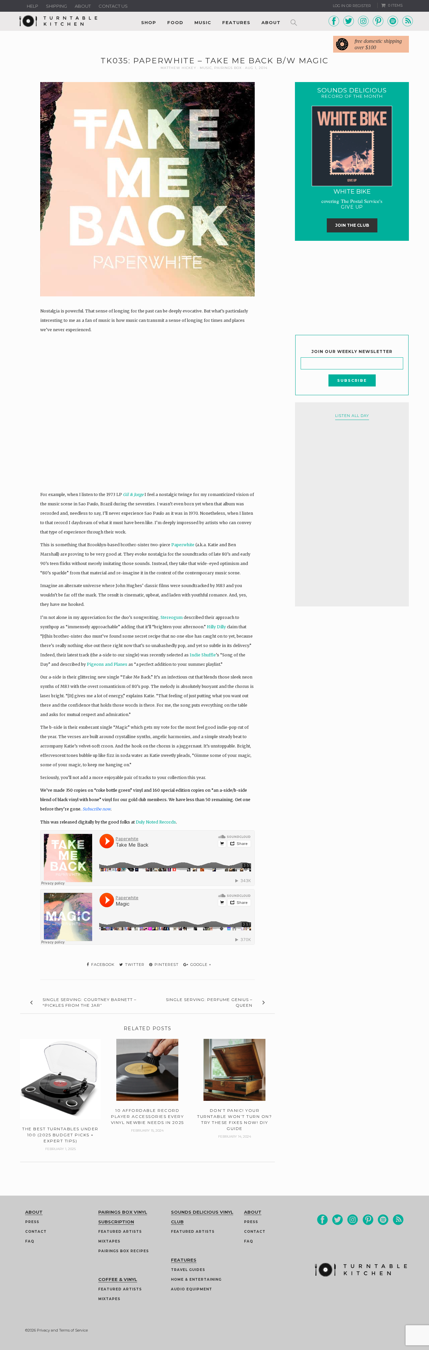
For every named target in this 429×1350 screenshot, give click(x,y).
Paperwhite (182, 544)
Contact (36, 1231)
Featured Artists (120, 1231)
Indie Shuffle (203, 654)
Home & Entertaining (196, 1279)
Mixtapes (109, 1241)
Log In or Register (352, 5)
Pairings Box (228, 68)
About (83, 6)
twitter (134, 964)
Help (32, 6)
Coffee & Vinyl (117, 1279)
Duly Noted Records (156, 822)
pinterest (166, 964)
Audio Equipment (191, 1289)
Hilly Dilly (216, 626)
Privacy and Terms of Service (62, 1330)
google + (200, 964)
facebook (102, 964)
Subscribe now (96, 808)
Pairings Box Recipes (123, 1251)
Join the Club (352, 225)
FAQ (29, 1241)
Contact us (113, 6)
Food (175, 22)
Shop (148, 22)
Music (202, 22)
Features (236, 22)
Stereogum (172, 617)
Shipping (56, 6)
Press (32, 1222)
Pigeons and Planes (107, 664)
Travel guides (188, 1270)
